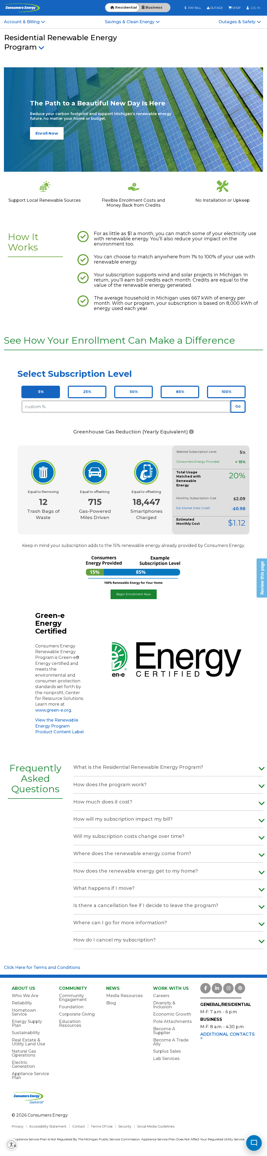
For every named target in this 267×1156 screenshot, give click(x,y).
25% (87, 391)
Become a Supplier (164, 1030)
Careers (161, 995)
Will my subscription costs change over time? (128, 836)
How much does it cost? (102, 802)
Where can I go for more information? (120, 923)
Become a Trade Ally (171, 1042)
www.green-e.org (53, 710)
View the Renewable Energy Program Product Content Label (59, 726)
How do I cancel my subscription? (114, 940)
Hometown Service (24, 1012)
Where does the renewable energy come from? (132, 853)
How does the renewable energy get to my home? (135, 871)
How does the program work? (110, 785)
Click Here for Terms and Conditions (42, 967)
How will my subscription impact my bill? (123, 819)
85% (180, 391)
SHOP (236, 8)
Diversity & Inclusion (164, 1004)
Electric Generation (23, 1064)
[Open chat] (254, 1143)
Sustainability (26, 1032)
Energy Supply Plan (27, 1023)
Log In (255, 8)
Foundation (71, 1006)
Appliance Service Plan (30, 1075)
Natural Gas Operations (24, 1053)
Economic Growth (172, 1014)
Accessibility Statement (47, 1126)
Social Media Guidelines (155, 1126)
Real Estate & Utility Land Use (28, 1042)
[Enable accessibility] (11, 1144)
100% (226, 391)
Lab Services (166, 1058)
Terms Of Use (102, 1126)
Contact (78, 1126)
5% (41, 391)
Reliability (22, 1002)
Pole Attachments (172, 1021)
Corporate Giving (77, 1014)
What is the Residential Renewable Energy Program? (138, 767)
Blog (111, 1002)
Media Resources (124, 995)
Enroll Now (46, 133)
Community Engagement (73, 997)
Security (124, 1126)
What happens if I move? (104, 888)
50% (134, 391)
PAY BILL (194, 8)
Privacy (17, 1126)
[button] (191, 432)
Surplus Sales (167, 1051)
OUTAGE (216, 8)
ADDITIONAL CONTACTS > (227, 1036)
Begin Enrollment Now (133, 594)
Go (238, 406)
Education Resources (70, 1023)
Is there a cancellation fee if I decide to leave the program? (145, 905)
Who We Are (25, 995)
